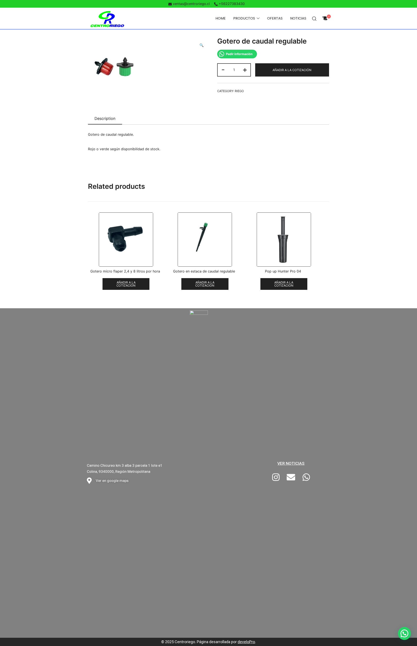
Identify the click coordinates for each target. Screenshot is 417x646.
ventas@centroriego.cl (191, 4)
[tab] (105, 118)
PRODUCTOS (244, 18)
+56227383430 (232, 4)
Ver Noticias (290, 463)
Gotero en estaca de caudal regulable (204, 271)
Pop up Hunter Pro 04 (283, 271)
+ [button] (244, 69)
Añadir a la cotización (292, 70)
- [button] (223, 69)
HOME (220, 18)
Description (105, 118)
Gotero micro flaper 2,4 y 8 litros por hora (125, 271)
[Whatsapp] (306, 477)
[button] (404, 633)
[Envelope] (291, 477)
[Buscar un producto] (314, 18)
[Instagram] (275, 477)
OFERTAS (275, 18)
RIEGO (239, 91)
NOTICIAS (298, 18)
